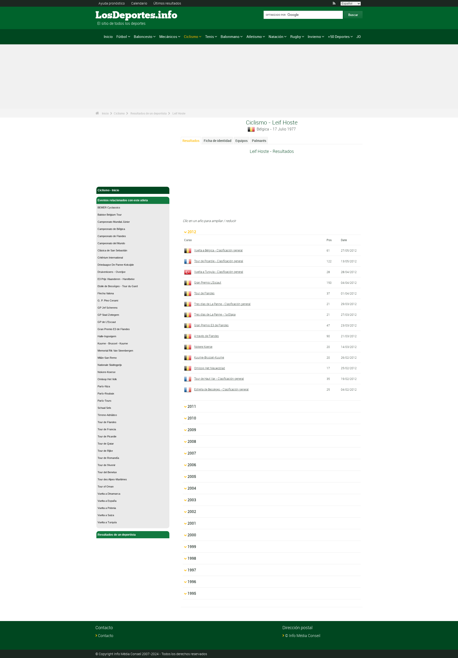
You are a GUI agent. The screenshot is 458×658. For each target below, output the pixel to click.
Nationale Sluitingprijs (110, 364)
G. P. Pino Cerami (108, 300)
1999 (191, 546)
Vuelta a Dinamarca (109, 493)
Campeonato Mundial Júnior (114, 221)
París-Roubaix (106, 393)
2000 (191, 535)
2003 (191, 500)
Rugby (295, 36)
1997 (191, 570)
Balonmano (230, 36)
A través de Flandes (206, 336)
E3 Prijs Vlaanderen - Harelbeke (116, 279)
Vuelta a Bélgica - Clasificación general (218, 250)
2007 (191, 453)
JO (358, 36)
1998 (191, 558)
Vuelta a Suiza (106, 515)
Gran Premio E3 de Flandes (114, 329)
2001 (191, 523)
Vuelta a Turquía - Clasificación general (218, 272)
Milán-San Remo (107, 357)
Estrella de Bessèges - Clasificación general (221, 389)
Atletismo (254, 36)
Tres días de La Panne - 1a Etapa (214, 314)
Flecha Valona (106, 293)
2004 (191, 488)
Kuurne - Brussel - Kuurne (113, 343)
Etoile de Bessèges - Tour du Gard (118, 286)
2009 (191, 429)
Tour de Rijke (105, 450)
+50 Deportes (339, 36)
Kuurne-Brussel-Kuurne (209, 357)
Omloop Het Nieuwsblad (209, 368)
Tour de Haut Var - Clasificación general (219, 378)
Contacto (105, 635)
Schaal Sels (104, 407)
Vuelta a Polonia (107, 508)
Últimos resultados (167, 3)
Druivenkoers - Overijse (111, 271)
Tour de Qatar (106, 443)
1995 (191, 593)
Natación (276, 36)
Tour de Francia (107, 429)
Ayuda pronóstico (112, 3)
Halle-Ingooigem (107, 336)
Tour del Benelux (107, 472)
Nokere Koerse (203, 346)
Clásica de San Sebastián (112, 250)
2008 (191, 441)
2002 (191, 511)
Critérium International (110, 257)
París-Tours (104, 400)
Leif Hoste (178, 113)
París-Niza (104, 386)
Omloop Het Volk (107, 379)
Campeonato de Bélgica (111, 229)
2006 (191, 464)
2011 (191, 406)
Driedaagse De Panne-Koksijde (116, 264)
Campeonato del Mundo (111, 243)
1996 (191, 581)
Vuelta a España (107, 500)
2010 (191, 418)
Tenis (209, 36)
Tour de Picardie (107, 436)
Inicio (108, 36)
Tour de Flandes (107, 422)
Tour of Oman (106, 486)
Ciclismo (191, 36)
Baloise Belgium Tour (110, 214)
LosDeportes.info (113, 15)
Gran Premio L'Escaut (207, 282)
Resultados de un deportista (148, 113)
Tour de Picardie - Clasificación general (218, 261)
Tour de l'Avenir (106, 465)
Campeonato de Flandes (112, 236)
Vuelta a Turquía (107, 522)
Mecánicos (168, 36)
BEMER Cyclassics (109, 207)
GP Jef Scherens (108, 307)
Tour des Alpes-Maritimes (112, 479)
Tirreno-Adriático (107, 415)
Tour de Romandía (108, 457)
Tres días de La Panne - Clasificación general (222, 304)
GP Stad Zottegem (108, 314)
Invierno (314, 36)
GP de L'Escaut (107, 322)
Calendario (139, 3)
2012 (191, 231)
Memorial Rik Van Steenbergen (115, 350)
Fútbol (121, 36)
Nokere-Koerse (106, 372)
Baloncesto (143, 36)
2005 (191, 476)
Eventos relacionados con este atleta (123, 200)
